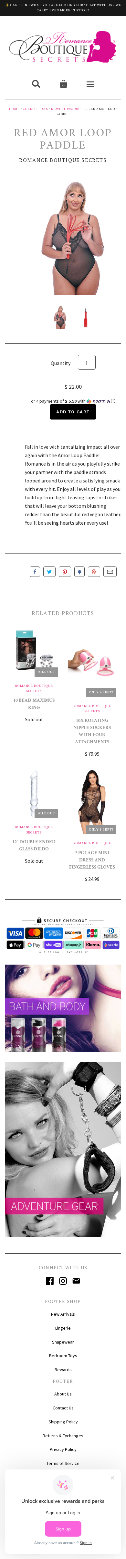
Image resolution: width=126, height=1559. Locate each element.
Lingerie (63, 1328)
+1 (94, 571)
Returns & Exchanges (63, 1436)
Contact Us (63, 1408)
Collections (35, 109)
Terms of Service (63, 1463)
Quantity (60, 363)
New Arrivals (63, 1314)
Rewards (63, 1369)
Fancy (79, 571)
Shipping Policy (63, 1422)
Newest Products (68, 109)
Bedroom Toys (63, 1355)
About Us (63, 1394)
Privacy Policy (63, 1449)
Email (110, 571)
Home (14, 109)
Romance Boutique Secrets (63, 160)
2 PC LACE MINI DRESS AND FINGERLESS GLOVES (92, 860)
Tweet (49, 571)
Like (35, 571)
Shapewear (63, 1342)
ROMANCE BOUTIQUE (92, 843)
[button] (73, 401)
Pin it (65, 571)
